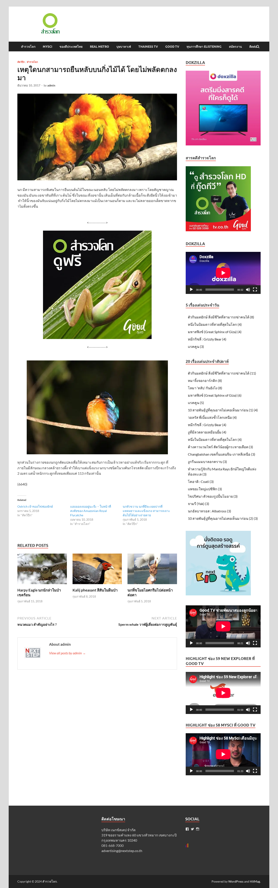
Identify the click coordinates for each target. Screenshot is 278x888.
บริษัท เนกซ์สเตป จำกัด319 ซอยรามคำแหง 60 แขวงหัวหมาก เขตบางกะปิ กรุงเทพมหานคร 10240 (139, 835)
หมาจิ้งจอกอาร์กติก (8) (205, 380)
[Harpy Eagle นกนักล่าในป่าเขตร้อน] (42, 585)
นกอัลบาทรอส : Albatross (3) (209, 511)
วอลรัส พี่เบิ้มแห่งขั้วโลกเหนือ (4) (212, 417)
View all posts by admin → (67, 653)
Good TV (172, 46)
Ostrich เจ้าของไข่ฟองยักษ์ (35, 506)
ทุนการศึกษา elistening (204, 46)
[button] (50, 23)
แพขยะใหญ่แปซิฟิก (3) (205, 489)
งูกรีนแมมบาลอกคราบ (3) (207, 461)
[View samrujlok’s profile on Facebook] (187, 829)
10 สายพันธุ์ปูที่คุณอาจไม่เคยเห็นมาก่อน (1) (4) (223, 410)
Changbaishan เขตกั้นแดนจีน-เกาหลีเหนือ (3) (221, 454)
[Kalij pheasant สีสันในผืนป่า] (97, 585)
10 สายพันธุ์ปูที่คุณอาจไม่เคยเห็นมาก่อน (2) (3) (223, 518)
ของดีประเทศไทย (71, 46)
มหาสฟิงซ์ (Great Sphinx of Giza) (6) (215, 395)
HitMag (255, 881)
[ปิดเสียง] (248, 289)
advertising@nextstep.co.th (121, 851)
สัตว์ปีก (21, 62)
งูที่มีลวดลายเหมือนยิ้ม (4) (207, 432)
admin (51, 85)
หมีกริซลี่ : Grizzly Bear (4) (207, 339)
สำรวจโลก (28, 46)
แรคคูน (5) (196, 403)
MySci (47, 46)
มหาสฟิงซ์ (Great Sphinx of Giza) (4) (215, 332)
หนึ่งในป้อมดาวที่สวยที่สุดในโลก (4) (215, 324)
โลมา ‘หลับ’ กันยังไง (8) (205, 388)
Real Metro (99, 46)
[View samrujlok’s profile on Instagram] (197, 829)
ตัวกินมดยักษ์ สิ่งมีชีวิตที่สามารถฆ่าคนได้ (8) (221, 317)
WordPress (235, 881)
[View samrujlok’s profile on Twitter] (192, 829)
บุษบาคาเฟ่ (123, 46)
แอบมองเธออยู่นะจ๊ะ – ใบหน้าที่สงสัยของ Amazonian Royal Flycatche (90, 511)
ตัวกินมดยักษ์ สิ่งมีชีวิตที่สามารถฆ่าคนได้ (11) (222, 373)
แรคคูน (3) (196, 346)
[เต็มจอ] (255, 289)
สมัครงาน (235, 46)
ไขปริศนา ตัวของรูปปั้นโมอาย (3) (213, 496)
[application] (223, 273)
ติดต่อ (253, 46)
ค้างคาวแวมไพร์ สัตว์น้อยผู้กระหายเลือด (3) (220, 447)
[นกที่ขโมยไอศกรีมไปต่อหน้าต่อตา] (152, 585)
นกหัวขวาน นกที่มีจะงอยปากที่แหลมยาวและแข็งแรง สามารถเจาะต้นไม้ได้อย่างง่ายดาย (146, 511)
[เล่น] (191, 289)
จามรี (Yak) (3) (198, 504)
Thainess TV (148, 46)
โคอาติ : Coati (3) (201, 481)
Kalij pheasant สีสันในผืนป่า (95, 590)
